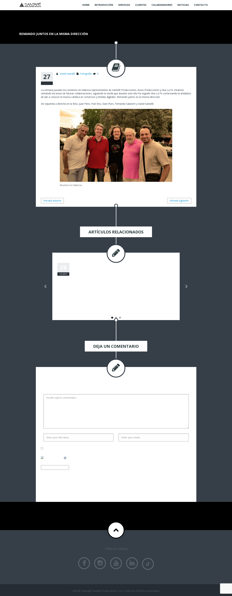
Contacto (201, 4)
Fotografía (86, 73)
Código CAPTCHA (80, 467)
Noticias (183, 4)
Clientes (140, 4)
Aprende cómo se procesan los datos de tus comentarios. (121, 490)
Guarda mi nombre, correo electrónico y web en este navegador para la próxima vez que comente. (104, 448)
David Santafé (67, 73)
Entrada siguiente (179, 200)
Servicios (124, 4)
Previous (45, 286)
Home (86, 4)
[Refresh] (65, 457)
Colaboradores (161, 4)
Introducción (104, 4)
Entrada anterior (52, 200)
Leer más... (63, 308)
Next (186, 286)
